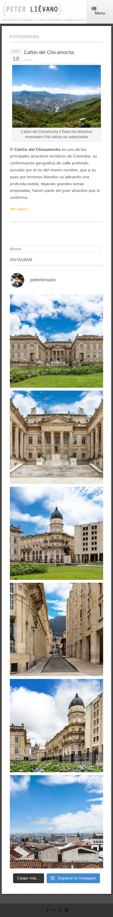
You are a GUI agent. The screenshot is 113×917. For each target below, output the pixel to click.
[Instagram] (66, 911)
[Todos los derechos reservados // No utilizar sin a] (56, 341)
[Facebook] (47, 911)
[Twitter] (60, 911)
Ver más (19, 208)
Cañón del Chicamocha (49, 52)
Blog (28, 60)
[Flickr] (54, 911)
